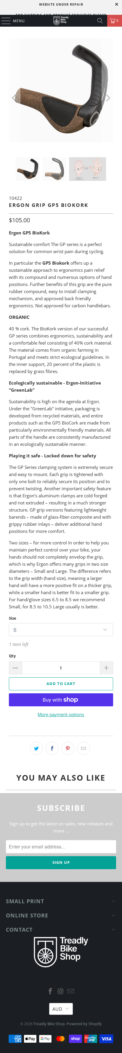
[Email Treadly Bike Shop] (71, 991)
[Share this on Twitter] (36, 748)
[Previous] (14, 97)
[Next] (107, 97)
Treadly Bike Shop (49, 1023)
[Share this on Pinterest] (67, 748)
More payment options (61, 714)
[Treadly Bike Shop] (61, 21)
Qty (12, 655)
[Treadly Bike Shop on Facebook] (50, 991)
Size (12, 618)
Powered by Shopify (84, 1023)
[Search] (100, 21)
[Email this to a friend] (83, 748)
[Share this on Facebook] (52, 748)
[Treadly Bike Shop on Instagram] (60, 991)
